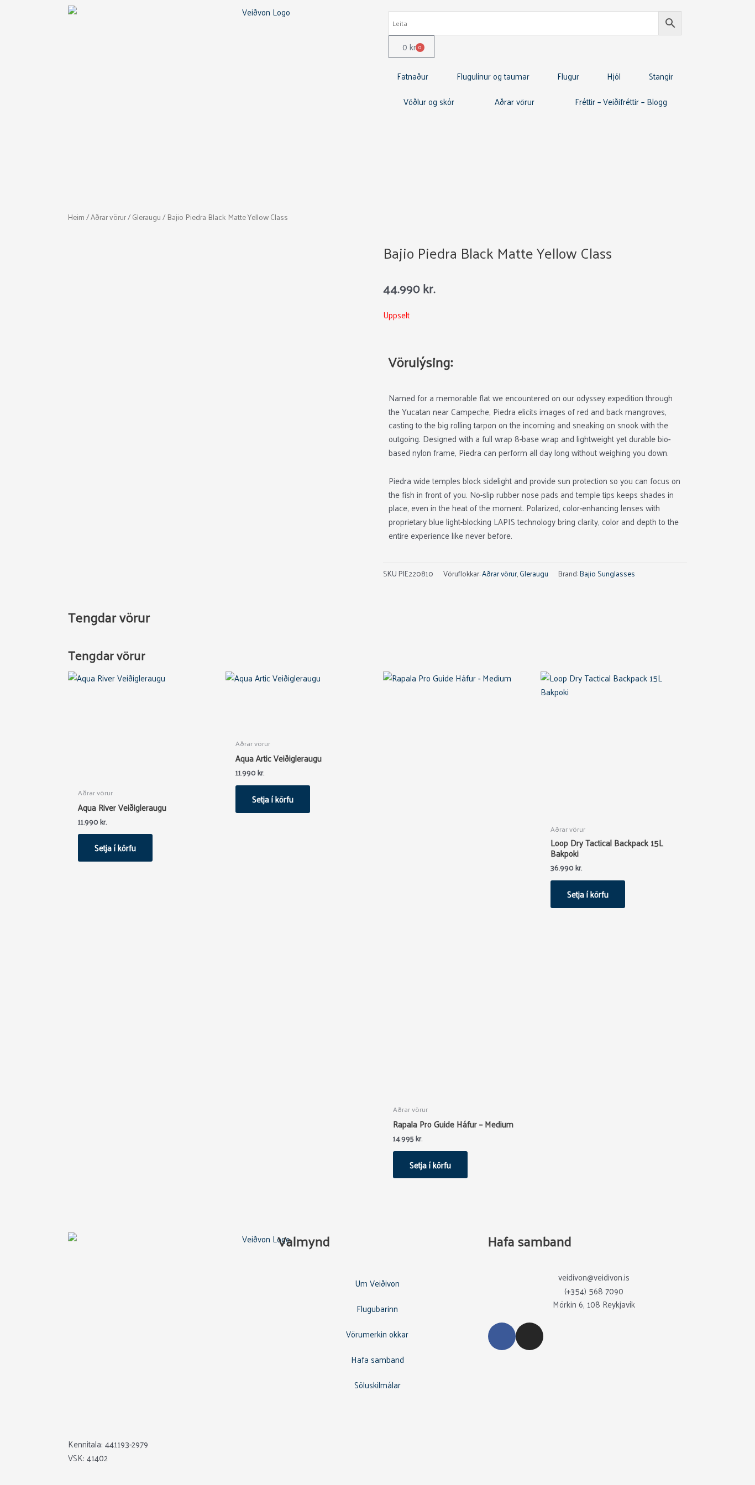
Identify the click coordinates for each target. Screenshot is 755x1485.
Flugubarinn (377, 1308)
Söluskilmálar (377, 1384)
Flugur (568, 76)
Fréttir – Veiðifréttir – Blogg (621, 101)
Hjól (614, 76)
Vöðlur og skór (428, 101)
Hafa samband (377, 1359)
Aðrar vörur (514, 101)
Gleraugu (146, 217)
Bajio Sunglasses (607, 573)
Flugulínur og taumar (493, 76)
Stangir (661, 76)
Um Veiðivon (377, 1283)
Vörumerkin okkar (377, 1333)
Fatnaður (412, 76)
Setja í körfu (115, 847)
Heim (76, 217)
